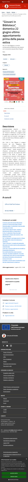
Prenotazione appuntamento (10, 438)
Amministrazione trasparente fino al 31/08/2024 (12, 455)
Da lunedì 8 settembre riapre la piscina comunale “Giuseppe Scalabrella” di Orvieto (13, 252)
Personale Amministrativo (9, 364)
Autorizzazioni (6, 391)
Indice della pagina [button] (9, 108)
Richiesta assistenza (8, 445)
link (6, 470)
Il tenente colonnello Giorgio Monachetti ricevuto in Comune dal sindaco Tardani (12, 223)
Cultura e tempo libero (8, 375)
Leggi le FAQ (6, 443)
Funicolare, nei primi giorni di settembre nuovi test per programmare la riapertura (14, 261)
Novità (8, 12)
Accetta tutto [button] (14, 473)
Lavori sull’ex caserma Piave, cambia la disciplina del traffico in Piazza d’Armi (12, 230)
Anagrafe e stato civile (8, 373)
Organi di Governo (7, 352)
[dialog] (14, 469)
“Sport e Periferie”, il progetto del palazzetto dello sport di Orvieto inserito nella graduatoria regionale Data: (14, 245)
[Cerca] (25, 6)
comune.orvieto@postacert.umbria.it (13, 430)
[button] (13, 479)
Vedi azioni (12, 59)
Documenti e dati (7, 366)
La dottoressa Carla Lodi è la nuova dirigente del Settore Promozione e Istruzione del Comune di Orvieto (13, 257)
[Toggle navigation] (3, 6)
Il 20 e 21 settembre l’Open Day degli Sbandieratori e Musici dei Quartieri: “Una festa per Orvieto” (13, 234)
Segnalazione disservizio (9, 440)
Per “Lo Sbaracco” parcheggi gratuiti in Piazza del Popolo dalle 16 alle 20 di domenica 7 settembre (14, 239)
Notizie (13, 12)
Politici (5, 361)
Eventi (4, 412)
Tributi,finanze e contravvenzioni (11, 387)
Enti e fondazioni (7, 359)
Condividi (5, 59)
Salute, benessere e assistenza (10, 389)
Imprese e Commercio (8, 378)
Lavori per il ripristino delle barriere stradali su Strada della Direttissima (14, 249)
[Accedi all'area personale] (22, 2)
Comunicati (6, 401)
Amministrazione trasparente (10, 452)
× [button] (26, 459)
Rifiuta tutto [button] (14, 476)
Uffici (4, 357)
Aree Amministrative (8, 355)
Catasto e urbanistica (8, 380)
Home (3, 12)
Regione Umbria (6, 2)
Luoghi (5, 409)
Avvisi (4, 403)
